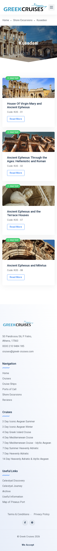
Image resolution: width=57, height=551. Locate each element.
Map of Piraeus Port (13, 502)
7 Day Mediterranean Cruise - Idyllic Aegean (26, 442)
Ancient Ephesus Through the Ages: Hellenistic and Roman (27, 159)
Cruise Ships (9, 383)
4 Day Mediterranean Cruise (17, 437)
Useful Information (12, 496)
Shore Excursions (22, 20)
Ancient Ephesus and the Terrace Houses (24, 213)
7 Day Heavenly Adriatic (15, 453)
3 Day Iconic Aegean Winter (17, 426)
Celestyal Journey (12, 485)
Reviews (7, 399)
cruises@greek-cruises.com (18, 351)
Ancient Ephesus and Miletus (26, 265)
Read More (16, 118)
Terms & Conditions (18, 514)
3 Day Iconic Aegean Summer (18, 421)
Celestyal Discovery (13, 480)
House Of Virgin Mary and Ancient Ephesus (24, 105)
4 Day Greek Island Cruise (16, 432)
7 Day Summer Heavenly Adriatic (20, 448)
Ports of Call (9, 389)
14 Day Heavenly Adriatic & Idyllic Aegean (25, 458)
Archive (6, 491)
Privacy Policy (42, 514)
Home (5, 20)
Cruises (6, 378)
